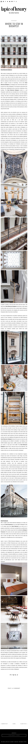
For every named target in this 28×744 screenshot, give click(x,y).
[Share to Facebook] (12, 675)
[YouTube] (9, 1)
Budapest (5, 29)
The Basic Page (22, 742)
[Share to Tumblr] (15, 675)
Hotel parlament (14, 31)
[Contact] (16, 1)
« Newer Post (4, 724)
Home (14, 724)
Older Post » (23, 724)
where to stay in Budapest (18, 33)
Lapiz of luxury (9, 742)
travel (12, 32)
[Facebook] (5, 1)
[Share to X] (14, 675)
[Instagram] (3, 1)
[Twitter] (7, 1)
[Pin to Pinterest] (10, 675)
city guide (12, 29)
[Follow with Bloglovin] (12, 1)
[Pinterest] (14, 1)
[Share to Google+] (17, 675)
